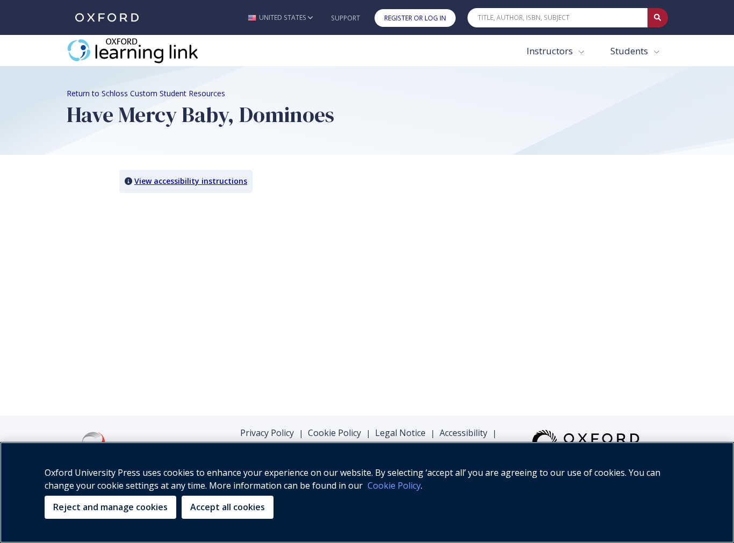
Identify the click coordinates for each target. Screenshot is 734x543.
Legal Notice (400, 433)
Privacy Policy (267, 433)
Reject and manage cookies (110, 507)
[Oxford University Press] (107, 17)
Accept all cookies (227, 507)
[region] (367, 492)
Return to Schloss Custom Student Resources (146, 93)
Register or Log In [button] (415, 18)
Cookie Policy (334, 433)
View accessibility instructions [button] (190, 181)
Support (345, 18)
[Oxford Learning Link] (147, 50)
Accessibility (463, 433)
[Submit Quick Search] (657, 17)
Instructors (551, 51)
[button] (280, 17)
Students (630, 51)
